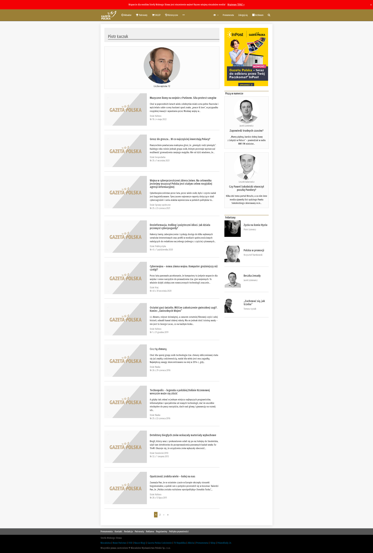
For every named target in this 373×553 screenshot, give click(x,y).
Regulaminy (161, 531)
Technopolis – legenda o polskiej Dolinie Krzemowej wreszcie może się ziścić (180, 391)
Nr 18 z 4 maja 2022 (158, 119)
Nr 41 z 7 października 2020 (161, 249)
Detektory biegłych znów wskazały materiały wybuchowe (183, 435)
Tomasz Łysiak (250, 308)
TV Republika (180, 542)
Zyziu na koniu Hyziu (255, 225)
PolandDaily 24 (224, 542)
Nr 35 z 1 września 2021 (160, 160)
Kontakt (118, 531)
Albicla (191, 542)
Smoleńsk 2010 (161, 453)
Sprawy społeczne (163, 204)
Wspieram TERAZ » (235, 4)
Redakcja (128, 531)
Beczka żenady (252, 275)
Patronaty (139, 531)
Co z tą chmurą (158, 349)
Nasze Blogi (139, 542)
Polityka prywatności (179, 531)
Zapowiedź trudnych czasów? (246, 130)
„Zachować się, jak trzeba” (254, 302)
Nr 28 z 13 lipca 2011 (158, 497)
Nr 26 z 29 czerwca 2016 (160, 370)
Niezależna (106, 542)
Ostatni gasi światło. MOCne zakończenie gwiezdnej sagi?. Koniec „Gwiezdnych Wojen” (183, 309)
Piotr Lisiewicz (250, 229)
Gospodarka (160, 157)
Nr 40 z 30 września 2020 (160, 290)
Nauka (157, 367)
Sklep (212, 542)
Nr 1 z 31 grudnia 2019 (159, 332)
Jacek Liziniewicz (247, 125)
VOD (130, 542)
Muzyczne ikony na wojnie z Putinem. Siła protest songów (183, 98)
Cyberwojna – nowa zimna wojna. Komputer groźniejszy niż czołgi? (184, 268)
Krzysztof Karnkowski (253, 254)
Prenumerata (228, 15)
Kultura (158, 116)
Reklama (150, 531)
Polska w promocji (254, 250)
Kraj (156, 287)
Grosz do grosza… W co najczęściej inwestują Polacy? (180, 139)
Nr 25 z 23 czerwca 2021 (160, 208)
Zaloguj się (243, 15)
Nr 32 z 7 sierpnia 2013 (159, 456)
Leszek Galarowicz (247, 181)
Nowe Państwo (119, 542)
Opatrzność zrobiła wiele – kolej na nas (172, 476)
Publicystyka (160, 246)
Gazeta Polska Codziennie (159, 542)
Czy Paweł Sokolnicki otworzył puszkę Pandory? (246, 188)
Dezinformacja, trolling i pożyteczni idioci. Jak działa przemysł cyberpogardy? (180, 226)
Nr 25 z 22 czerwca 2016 (160, 418)
